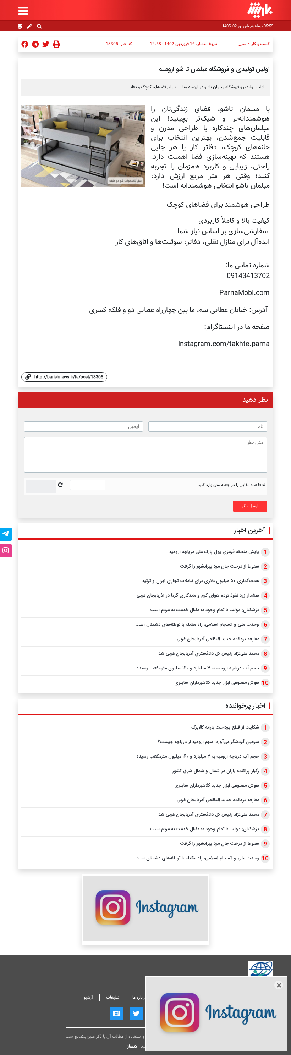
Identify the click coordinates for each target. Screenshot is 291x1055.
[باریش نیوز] (260, 10)
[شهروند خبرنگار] (29, 27)
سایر (242, 44)
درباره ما (139, 997)
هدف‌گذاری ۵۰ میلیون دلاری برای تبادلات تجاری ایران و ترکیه (200, 581)
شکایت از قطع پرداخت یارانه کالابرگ (225, 727)
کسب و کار (260, 44)
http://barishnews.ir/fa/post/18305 (68, 377)
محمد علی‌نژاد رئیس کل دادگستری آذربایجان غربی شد (208, 654)
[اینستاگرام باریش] (145, 908)
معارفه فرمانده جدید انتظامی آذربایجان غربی (218, 639)
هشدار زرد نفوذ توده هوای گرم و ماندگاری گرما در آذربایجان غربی (198, 595)
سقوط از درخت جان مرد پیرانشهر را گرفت (219, 566)
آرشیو (88, 997)
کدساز (132, 1046)
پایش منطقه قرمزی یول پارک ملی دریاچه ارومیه (214, 552)
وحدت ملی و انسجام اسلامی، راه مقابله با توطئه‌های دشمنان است (197, 625)
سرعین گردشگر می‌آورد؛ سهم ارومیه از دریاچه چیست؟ (208, 742)
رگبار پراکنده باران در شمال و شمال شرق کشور (215, 771)
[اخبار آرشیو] (20, 27)
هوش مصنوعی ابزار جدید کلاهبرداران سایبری (216, 683)
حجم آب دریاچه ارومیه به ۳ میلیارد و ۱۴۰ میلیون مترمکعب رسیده (197, 668)
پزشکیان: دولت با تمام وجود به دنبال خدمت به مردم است (204, 610)
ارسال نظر (250, 506)
